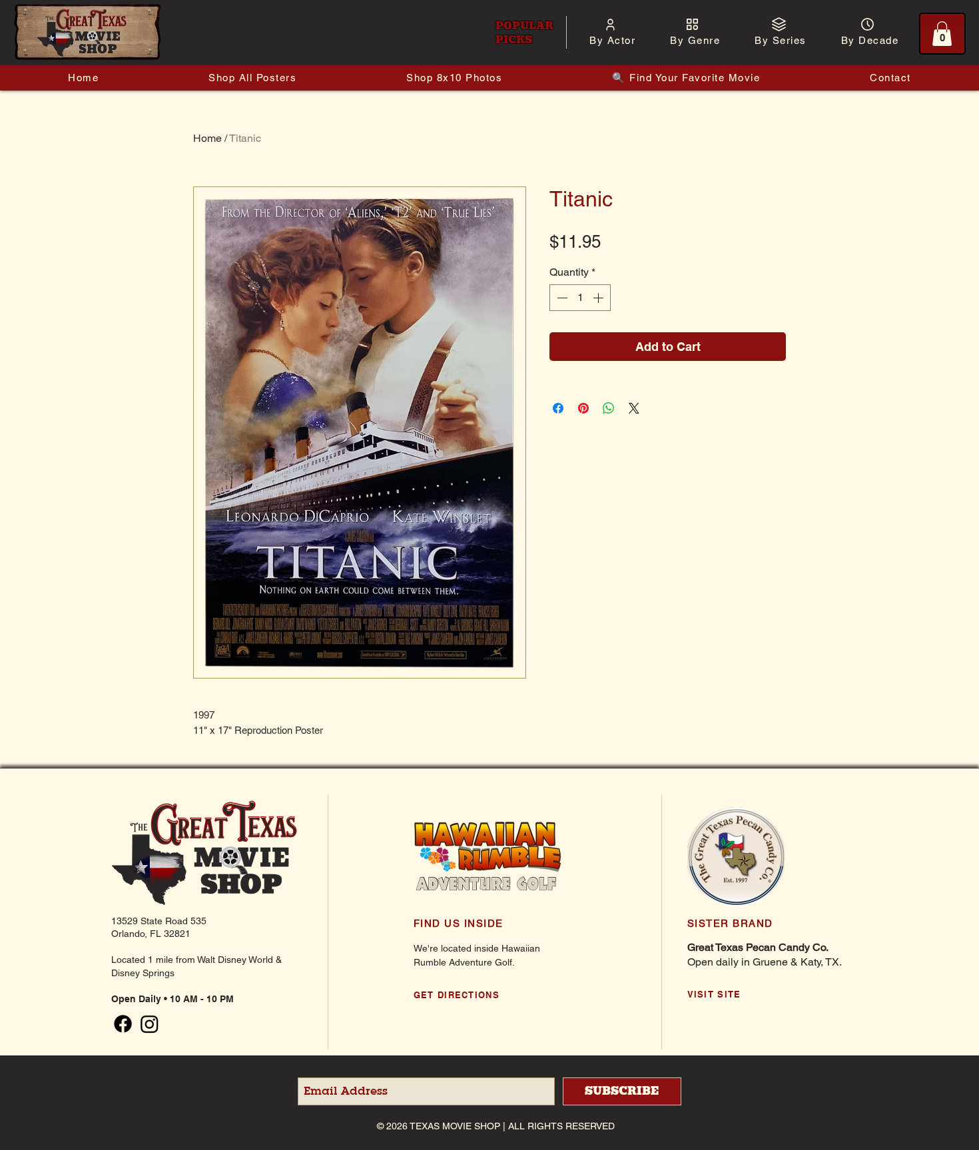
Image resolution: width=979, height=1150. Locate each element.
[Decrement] (560, 297)
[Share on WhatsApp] (609, 408)
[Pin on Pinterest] (583, 408)
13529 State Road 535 (158, 921)
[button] (612, 40)
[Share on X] (634, 408)
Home (207, 138)
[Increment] (599, 297)
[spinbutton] (580, 297)
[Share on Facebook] (558, 408)
